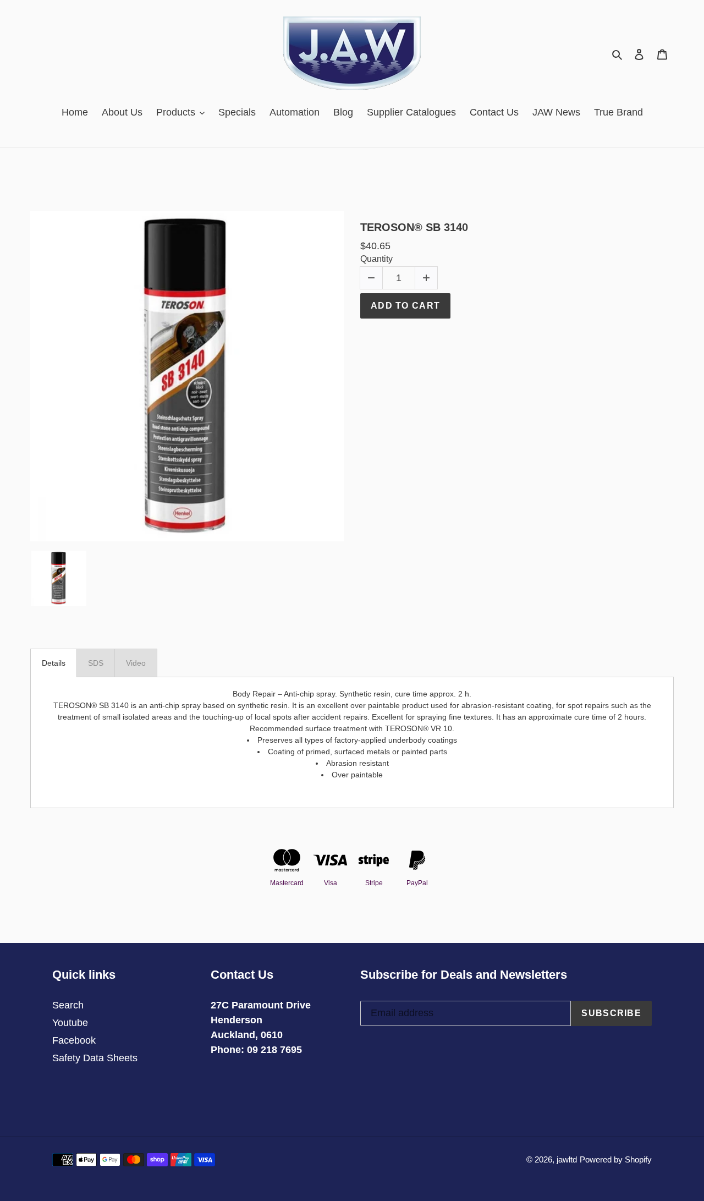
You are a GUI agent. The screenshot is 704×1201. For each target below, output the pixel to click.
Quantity (376, 259)
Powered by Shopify (616, 1159)
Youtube (70, 1022)
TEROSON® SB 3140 (414, 227)
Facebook (74, 1040)
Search (68, 1005)
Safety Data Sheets (95, 1057)
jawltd (567, 1159)
